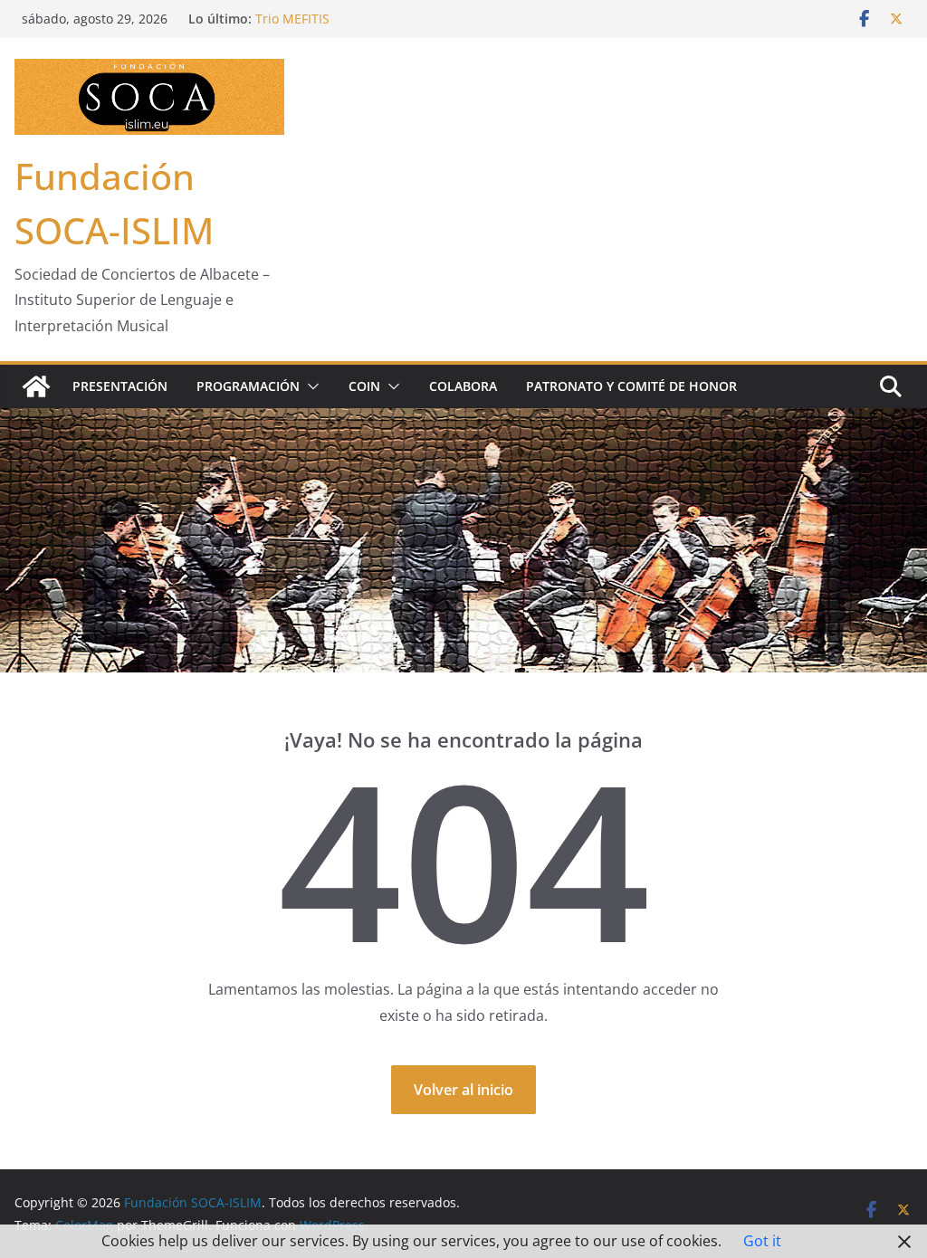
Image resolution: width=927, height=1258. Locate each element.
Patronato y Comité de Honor (631, 386)
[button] (310, 386)
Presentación (119, 386)
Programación (248, 386)
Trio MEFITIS (292, 18)
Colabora (463, 386)
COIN (364, 386)
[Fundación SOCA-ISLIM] (36, 386)
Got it (762, 1241)
